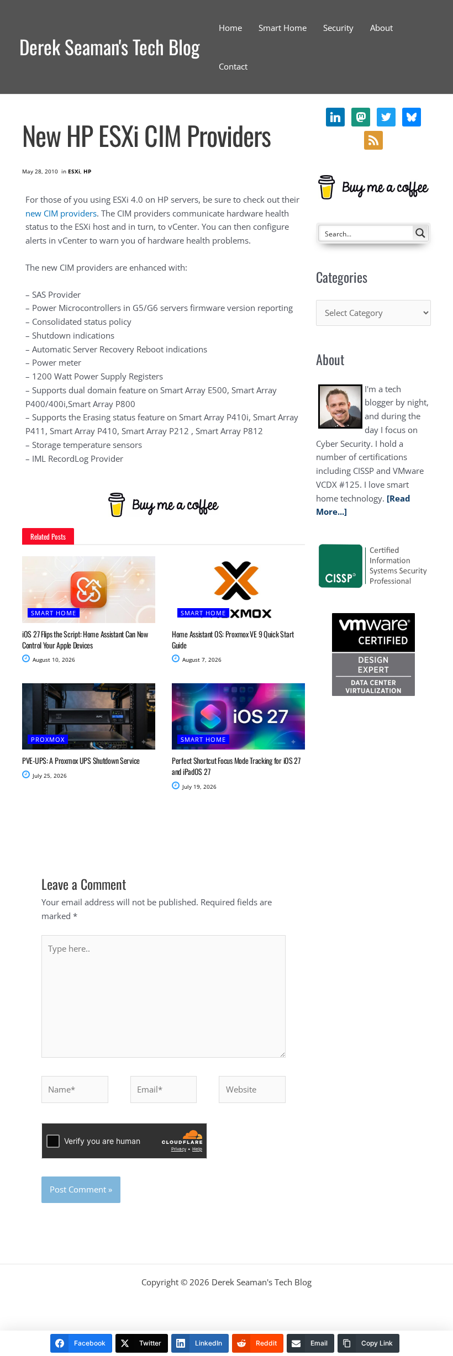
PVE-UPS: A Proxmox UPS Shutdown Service (81, 760)
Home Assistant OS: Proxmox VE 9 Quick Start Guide (233, 639)
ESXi (74, 171)
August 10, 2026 (53, 659)
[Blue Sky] (373, 139)
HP (87, 171)
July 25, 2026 (49, 775)
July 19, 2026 (199, 786)
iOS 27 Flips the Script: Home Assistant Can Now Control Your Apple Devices (85, 639)
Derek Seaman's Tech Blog (109, 46)
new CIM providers (61, 213)
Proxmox (48, 739)
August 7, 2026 (201, 659)
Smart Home (53, 613)
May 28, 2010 (40, 171)
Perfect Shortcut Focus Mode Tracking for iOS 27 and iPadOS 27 (236, 765)
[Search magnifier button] (420, 233)
